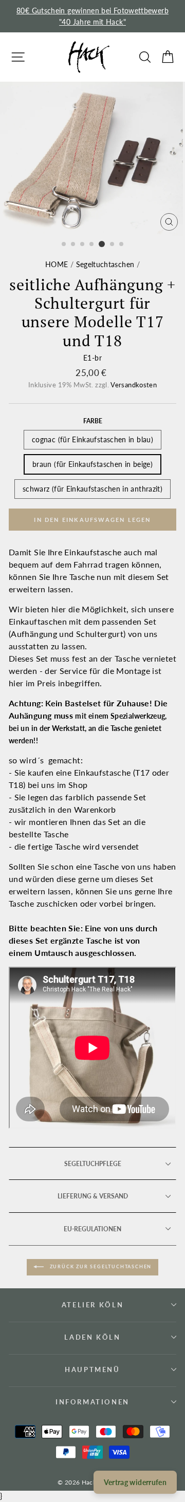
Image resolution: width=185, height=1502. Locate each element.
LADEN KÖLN (92, 1337)
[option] (92, 16)
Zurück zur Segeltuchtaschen (100, 1266)
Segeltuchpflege (92, 1163)
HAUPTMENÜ (92, 1369)
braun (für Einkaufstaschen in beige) (92, 464)
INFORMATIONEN (92, 1402)
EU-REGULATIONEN (92, 1229)
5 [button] (102, 244)
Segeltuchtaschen (105, 264)
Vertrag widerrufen (135, 1482)
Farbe (92, 421)
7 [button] (121, 244)
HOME (56, 264)
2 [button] (73, 244)
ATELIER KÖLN (92, 1305)
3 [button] (82, 244)
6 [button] (112, 244)
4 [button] (92, 244)
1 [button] (64, 244)
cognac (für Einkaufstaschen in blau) (92, 439)
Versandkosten (133, 385)
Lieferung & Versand (93, 1196)
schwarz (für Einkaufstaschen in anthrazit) (92, 488)
